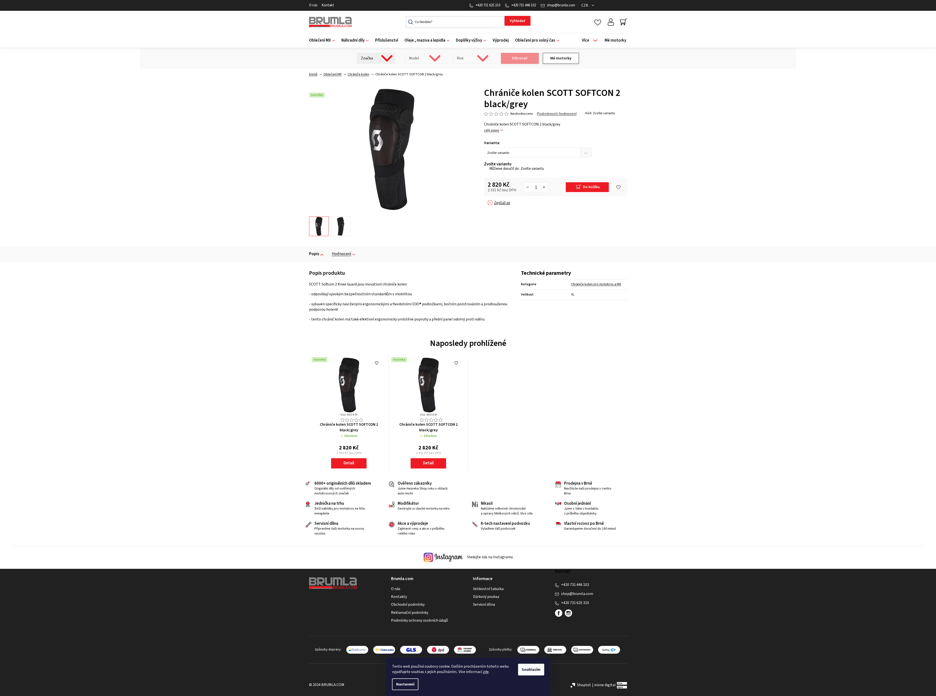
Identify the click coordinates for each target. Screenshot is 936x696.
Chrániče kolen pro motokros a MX (596, 284)
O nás (313, 5)
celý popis (491, 130)
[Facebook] (558, 613)
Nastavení (405, 684)
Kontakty (399, 596)
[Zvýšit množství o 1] (544, 187)
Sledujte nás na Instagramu (489, 557)
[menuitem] (323, 40)
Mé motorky (560, 58)
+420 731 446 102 (523, 5)
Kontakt (328, 5)
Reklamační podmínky (409, 612)
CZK (585, 5)
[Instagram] (568, 613)
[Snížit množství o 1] (528, 187)
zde (486, 671)
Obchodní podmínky (408, 604)
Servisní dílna (484, 604)
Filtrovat (520, 58)
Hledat (518, 21)
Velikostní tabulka (488, 589)
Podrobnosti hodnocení (557, 113)
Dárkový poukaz (486, 596)
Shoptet (584, 685)
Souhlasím (531, 669)
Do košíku (591, 187)
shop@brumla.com (561, 5)
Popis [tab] (314, 254)
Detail (349, 463)
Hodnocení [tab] (341, 254)
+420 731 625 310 (487, 5)
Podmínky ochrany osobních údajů (419, 620)
